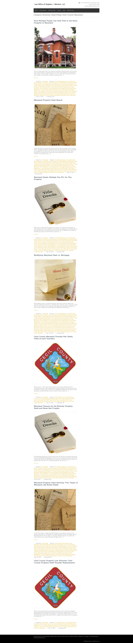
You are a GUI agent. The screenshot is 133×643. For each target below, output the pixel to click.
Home (36, 10)
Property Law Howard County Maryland (62, 555)
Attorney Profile (51, 10)
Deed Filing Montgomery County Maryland (55, 244)
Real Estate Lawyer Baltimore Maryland (49, 95)
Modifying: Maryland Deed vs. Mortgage (51, 255)
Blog (64, 10)
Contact (59, 10)
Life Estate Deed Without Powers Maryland (57, 549)
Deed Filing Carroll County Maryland (61, 240)
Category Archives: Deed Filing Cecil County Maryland (58, 15)
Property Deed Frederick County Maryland (54, 247)
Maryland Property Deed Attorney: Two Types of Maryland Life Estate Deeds (56, 484)
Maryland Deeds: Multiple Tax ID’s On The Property (53, 178)
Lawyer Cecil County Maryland (42, 398)
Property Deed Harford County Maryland (49, 329)
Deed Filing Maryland (63, 88)
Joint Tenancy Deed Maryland (58, 547)
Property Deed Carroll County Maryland (54, 553)
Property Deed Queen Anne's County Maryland (51, 330)
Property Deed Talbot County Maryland (60, 554)
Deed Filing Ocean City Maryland (59, 89)
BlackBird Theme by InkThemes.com (91, 641)
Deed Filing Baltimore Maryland (65, 82)
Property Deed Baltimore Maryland (52, 551)
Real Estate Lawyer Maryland (68, 95)
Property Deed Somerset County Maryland (58, 249)
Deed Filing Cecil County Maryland (53, 85)
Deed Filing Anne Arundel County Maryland (45, 82)
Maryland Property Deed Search (48, 100)
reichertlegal (45, 81)
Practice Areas (43, 10)
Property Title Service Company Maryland (55, 94)
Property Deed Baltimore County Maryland (54, 246)
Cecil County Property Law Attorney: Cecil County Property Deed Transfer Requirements (54, 561)
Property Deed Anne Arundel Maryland (54, 550)
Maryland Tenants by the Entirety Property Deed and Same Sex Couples (53, 407)
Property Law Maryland (53, 92)
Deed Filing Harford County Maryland (49, 87)
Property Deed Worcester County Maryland (54, 331)
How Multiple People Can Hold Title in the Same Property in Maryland (55, 22)
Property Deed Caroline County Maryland (50, 324)
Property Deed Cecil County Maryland (49, 326)
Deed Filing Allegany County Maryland (65, 81)
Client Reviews (70, 10)
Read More (36, 77)
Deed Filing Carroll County (58, 84)
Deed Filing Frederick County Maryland (56, 242)
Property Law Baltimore (40, 92)
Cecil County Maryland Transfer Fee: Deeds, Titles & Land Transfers (53, 337)
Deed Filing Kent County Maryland (48, 88)
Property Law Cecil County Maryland (43, 625)
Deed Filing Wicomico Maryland (55, 91)
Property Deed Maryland (70, 91)
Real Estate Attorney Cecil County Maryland (50, 401)
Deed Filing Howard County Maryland (57, 243)
